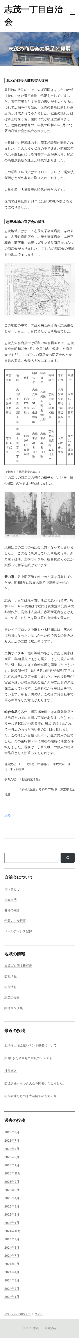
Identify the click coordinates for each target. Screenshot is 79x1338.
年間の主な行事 (15, 920)
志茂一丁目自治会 (44, 1328)
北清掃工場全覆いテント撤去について (30, 1045)
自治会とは (12, 889)
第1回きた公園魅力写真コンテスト (28, 1058)
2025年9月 (11, 1181)
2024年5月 (11, 1264)
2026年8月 (11, 1132)
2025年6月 (11, 1190)
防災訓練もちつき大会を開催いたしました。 (35, 1083)
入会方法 (10, 899)
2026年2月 (11, 1157)
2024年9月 (11, 1239)
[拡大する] (69, 269)
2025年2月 (11, 1214)
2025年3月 (11, 1206)
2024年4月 (11, 1272)
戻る (7, 815)
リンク (39, 1313)
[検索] (68, 858)
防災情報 (10, 987)
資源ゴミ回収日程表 (18, 965)
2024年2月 (11, 1288)
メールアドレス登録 (18, 931)
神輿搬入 (10, 1070)
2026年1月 (11, 1165)
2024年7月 (11, 1255)
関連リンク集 (13, 1008)
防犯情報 (10, 976)
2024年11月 (12, 1231)
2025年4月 (11, 1198)
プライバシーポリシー (17, 1313)
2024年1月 (11, 1296)
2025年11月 (12, 1173)
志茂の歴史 (12, 997)
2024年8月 (11, 1247)
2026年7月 (11, 1140)
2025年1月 (11, 1222)
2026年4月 (11, 1149)
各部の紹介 (12, 910)
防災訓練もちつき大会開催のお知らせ (30, 1096)
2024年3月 (11, 1280)
